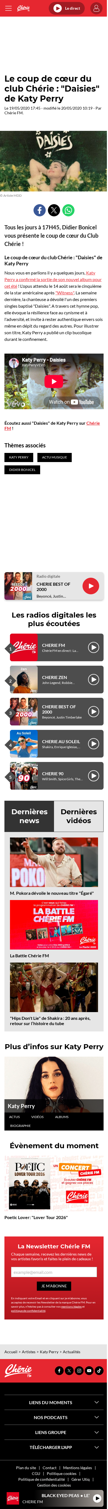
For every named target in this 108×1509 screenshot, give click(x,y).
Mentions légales (77, 1467)
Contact (49, 1467)
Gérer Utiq (80, 1479)
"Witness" (64, 292)
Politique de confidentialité (41, 1479)
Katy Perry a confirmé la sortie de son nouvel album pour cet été (53, 279)
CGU (36, 1473)
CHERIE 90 (52, 773)
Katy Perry (21, 1106)
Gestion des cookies (54, 1485)
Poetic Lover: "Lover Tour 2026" (36, 1217)
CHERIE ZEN (54, 677)
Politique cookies (61, 1473)
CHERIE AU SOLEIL (61, 741)
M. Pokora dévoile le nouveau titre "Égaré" (52, 893)
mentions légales (71, 1306)
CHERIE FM (53, 645)
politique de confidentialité (28, 1310)
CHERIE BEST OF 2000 (53, 586)
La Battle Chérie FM (29, 955)
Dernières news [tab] (29, 816)
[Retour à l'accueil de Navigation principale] (23, 8)
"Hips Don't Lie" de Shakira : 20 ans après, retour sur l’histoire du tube (50, 1020)
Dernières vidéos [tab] (79, 816)
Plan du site (26, 1467)
